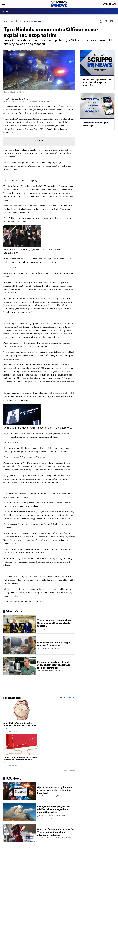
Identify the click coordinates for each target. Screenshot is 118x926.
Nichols (6, 162)
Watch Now (109, 4)
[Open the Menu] (3, 4)
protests (17, 165)
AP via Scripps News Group (17, 99)
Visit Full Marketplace (67, 698)
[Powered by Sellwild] (72, 770)
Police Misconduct (30, 21)
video (27, 540)
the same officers (45, 282)
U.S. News (8, 21)
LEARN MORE (10, 267)
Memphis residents (32, 113)
